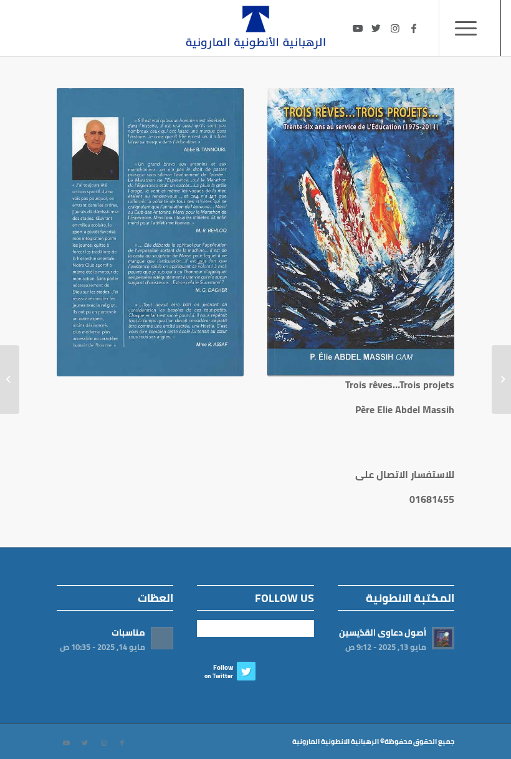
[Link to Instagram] (395, 28)
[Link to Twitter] (376, 28)
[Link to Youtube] (357, 28)
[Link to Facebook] (413, 28)
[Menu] (470, 28)
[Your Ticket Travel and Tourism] (501, 379)
